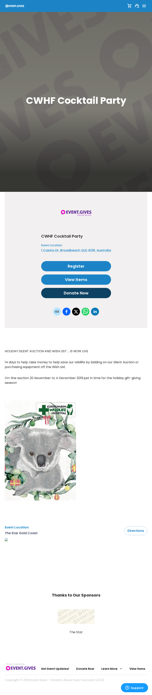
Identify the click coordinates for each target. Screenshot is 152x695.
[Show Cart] (129, 6)
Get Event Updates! (55, 669)
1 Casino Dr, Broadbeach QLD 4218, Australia (76, 250)
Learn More (109, 669)
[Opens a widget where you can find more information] (134, 688)
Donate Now (76, 293)
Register (76, 266)
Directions (135, 530)
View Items (76, 279)
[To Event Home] (15, 6)
